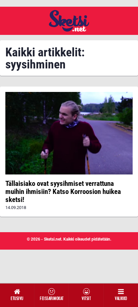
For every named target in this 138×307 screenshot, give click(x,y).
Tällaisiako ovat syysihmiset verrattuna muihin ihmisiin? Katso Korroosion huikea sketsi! (63, 192)
